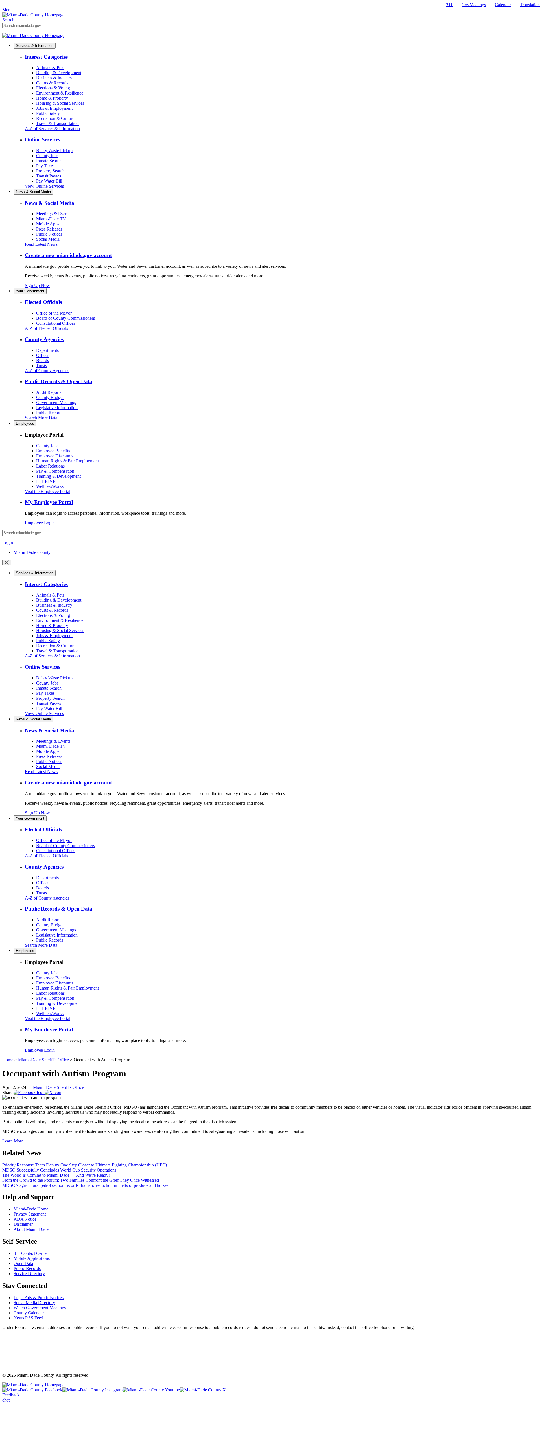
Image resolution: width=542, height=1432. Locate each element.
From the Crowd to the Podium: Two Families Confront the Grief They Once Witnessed (80, 1180)
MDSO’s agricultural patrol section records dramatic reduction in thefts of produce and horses (85, 1185)
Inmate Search (49, 160)
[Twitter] (53, 1092)
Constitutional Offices (55, 323)
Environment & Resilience (59, 93)
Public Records (49, 412)
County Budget (50, 397)
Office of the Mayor (54, 313)
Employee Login (40, 522)
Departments (47, 350)
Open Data (23, 1263)
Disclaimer (23, 1224)
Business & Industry (54, 77)
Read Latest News (41, 244)
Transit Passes (48, 176)
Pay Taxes (45, 165)
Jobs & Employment (54, 108)
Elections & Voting (53, 87)
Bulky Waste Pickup (54, 150)
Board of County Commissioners (65, 318)
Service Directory (29, 1273)
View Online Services (44, 186)
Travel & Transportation (57, 123)
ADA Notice (25, 1219)
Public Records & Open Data (58, 381)
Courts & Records (52, 82)
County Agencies (44, 339)
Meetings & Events (53, 213)
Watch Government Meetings (40, 1307)
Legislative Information (57, 407)
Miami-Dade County (32, 552)
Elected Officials (43, 302)
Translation (530, 4)
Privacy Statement (30, 1214)
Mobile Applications (32, 1258)
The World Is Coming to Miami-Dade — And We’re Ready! (56, 1175)
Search (8, 19)
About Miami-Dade (31, 1229)
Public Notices (49, 234)
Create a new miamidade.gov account (68, 255)
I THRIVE (46, 481)
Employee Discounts (54, 455)
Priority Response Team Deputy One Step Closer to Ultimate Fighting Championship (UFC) (84, 1165)
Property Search (50, 170)
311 (449, 4)
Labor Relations (50, 466)
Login (7, 542)
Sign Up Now (37, 285)
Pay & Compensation (55, 471)
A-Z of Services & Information (52, 128)
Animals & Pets (50, 67)
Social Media (48, 239)
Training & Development (58, 476)
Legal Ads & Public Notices (39, 1297)
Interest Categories (46, 57)
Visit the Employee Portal (47, 491)
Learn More (12, 1141)
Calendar (503, 4)
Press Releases (49, 229)
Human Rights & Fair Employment (67, 461)
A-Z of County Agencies (47, 370)
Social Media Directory (34, 1302)
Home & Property (52, 98)
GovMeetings (474, 4)
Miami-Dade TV (51, 218)
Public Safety (48, 113)
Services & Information (34, 45)
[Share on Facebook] (29, 1092)
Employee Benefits (53, 450)
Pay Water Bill (49, 181)
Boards (42, 360)
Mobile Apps (47, 224)
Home (7, 1059)
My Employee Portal (49, 502)
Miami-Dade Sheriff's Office (43, 1059)
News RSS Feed (28, 1317)
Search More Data (41, 417)
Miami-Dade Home (31, 1209)
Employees (25, 423)
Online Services (42, 139)
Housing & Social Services (60, 103)
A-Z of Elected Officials (46, 328)
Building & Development (58, 72)
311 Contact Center (31, 1253)
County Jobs (47, 155)
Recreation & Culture (55, 118)
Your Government (30, 291)
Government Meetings (56, 402)
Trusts (41, 365)
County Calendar (29, 1312)
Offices (42, 355)
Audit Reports (48, 392)
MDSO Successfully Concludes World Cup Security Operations (59, 1170)
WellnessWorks (50, 486)
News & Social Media (33, 192)
